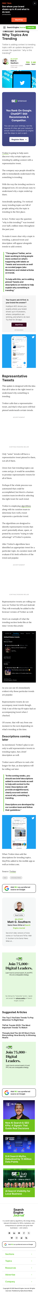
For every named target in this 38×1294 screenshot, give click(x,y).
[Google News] (9, 1233)
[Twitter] (29, 1233)
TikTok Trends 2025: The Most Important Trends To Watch (16, 1026)
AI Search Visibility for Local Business (17, 1192)
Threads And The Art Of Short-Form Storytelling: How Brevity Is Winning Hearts (19, 1035)
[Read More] (19, 1143)
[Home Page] (16, 27)
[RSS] (26, 1238)
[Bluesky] (12, 1238)
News (5, 877)
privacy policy (20, 998)
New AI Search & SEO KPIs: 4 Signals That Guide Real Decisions (17, 1125)
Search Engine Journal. (22, 1288)
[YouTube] (19, 1233)
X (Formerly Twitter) (16, 877)
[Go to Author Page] (5, 61)
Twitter (5, 153)
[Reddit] (21, 1238)
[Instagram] (16, 1238)
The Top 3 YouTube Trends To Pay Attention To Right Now (18, 1019)
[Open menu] (4, 27)
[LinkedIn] (14, 1233)
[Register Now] (19, 1109)
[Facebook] (24, 1233)
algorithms (26, 506)
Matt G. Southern (14, 62)
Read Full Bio (19, 915)
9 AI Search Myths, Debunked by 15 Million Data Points (18, 1159)
